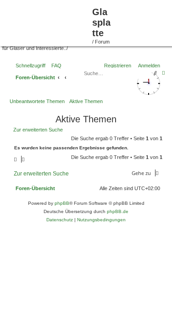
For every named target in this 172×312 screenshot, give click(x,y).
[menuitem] (94, 188)
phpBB (62, 203)
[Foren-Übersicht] (47, 22)
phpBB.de (117, 211)
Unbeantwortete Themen (37, 101)
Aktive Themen (86, 101)
